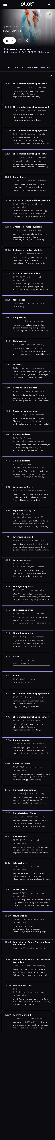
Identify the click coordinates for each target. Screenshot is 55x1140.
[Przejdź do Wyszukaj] (49, 4)
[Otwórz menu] (5, 4)
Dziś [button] (9, 67)
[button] (51, 76)
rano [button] (23, 67)
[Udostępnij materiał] (27, 41)
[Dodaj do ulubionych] (20, 41)
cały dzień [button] (45, 67)
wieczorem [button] (32, 67)
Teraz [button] (16, 67)
